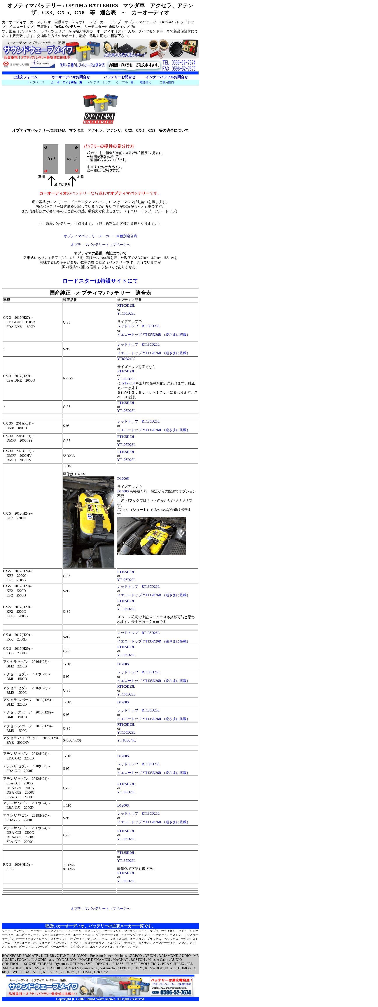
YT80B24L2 (126, 359)
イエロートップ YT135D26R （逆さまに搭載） (153, 334)
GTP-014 (128, 383)
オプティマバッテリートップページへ (100, 244)
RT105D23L (126, 305)
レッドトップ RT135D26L (138, 326)
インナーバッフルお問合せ (167, 77)
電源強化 (145, 82)
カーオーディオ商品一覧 (66, 82)
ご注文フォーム (25, 77)
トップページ (35, 82)
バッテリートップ (99, 82)
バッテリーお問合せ (119, 77)
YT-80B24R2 (126, 740)
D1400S (123, 491)
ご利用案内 (167, 82)
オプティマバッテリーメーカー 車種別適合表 (100, 236)
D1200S (123, 478)
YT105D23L (126, 313)
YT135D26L (126, 860)
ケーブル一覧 (124, 82)
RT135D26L (126, 853)
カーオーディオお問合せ (70, 77)
